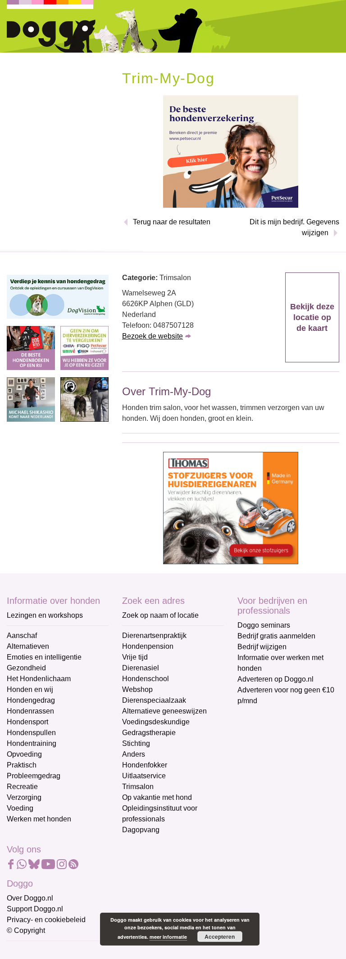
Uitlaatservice (144, 776)
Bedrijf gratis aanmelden (276, 636)
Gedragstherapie (149, 732)
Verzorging (24, 797)
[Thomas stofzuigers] (230, 507)
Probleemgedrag (33, 776)
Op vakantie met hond (157, 797)
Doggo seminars (263, 625)
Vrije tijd (135, 657)
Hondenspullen (31, 732)
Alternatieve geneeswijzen (164, 711)
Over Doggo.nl (30, 898)
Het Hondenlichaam (39, 678)
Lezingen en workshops (45, 615)
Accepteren (220, 936)
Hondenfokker (144, 765)
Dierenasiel (140, 668)
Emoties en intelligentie (44, 657)
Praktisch (21, 765)
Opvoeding (24, 754)
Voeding (20, 808)
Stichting (136, 743)
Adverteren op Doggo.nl (275, 679)
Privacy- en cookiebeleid (46, 919)
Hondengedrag (31, 700)
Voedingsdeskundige (156, 722)
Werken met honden (39, 819)
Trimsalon (138, 786)
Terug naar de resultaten (171, 222)
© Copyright (26, 930)
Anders (133, 754)
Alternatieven (28, 646)
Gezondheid (26, 668)
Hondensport (27, 722)
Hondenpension (147, 646)
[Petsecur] (230, 151)
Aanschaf (22, 635)
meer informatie (168, 936)
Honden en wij (30, 689)
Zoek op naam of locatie (160, 615)
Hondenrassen (30, 711)
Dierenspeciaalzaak (154, 700)
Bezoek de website (152, 336)
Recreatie (22, 786)
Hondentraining (31, 743)
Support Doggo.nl (35, 909)
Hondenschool (145, 678)
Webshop (137, 689)
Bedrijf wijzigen (262, 647)
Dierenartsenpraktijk (154, 635)
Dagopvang (140, 830)
